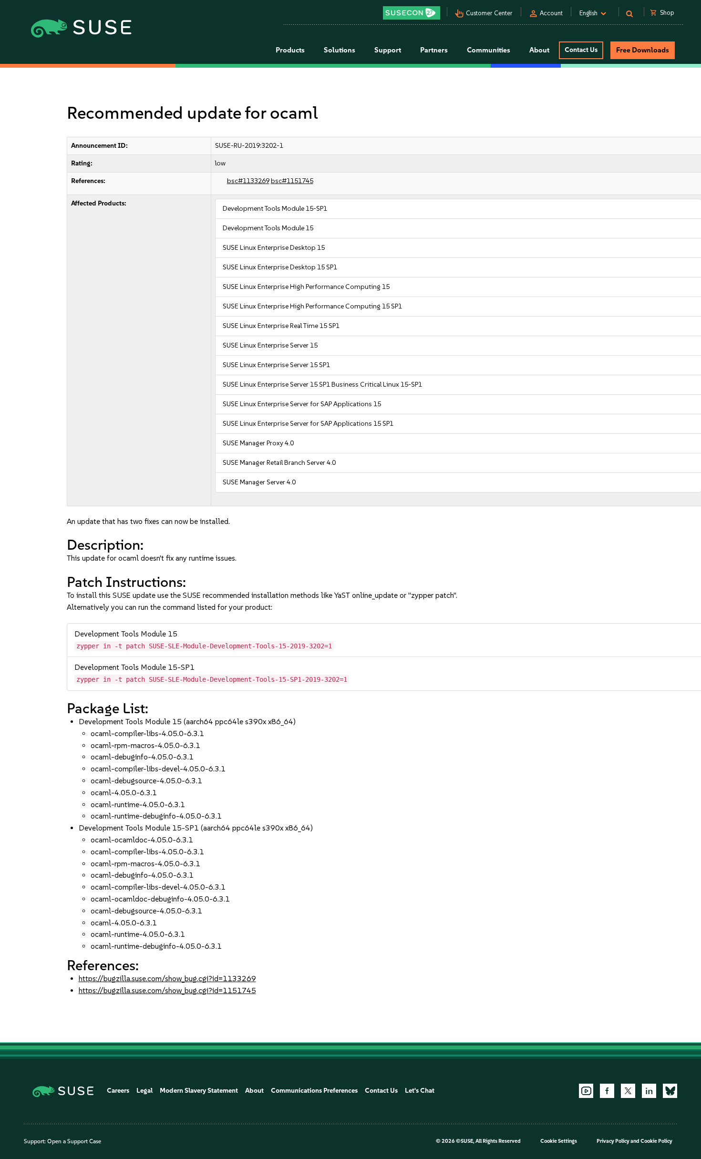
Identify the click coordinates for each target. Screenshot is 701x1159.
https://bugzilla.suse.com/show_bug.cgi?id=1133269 (167, 978)
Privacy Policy (613, 1141)
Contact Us (581, 50)
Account (551, 13)
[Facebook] (607, 1091)
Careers (118, 1091)
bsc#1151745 (292, 181)
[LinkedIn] (649, 1091)
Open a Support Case (74, 1141)
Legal (144, 1091)
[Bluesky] (670, 1091)
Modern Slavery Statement (199, 1091)
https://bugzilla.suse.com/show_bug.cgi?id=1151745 (167, 990)
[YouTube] (586, 1091)
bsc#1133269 (248, 181)
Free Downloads (642, 50)
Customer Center (489, 13)
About (254, 1091)
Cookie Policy (656, 1141)
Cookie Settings (558, 1141)
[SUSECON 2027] (411, 13)
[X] (628, 1091)
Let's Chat (419, 1091)
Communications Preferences (314, 1091)
